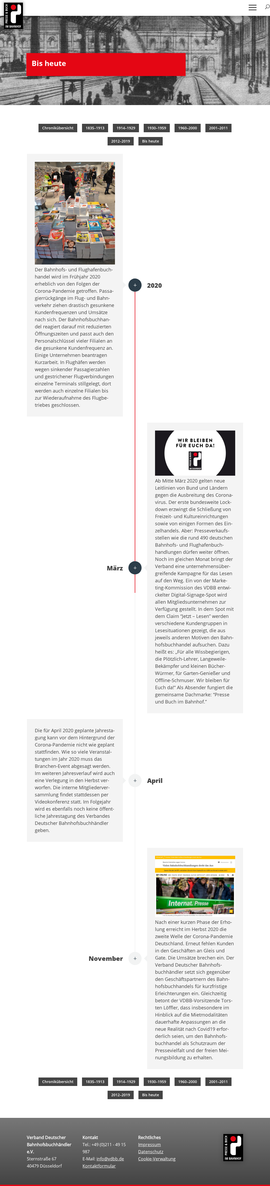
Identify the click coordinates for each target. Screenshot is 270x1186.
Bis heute (150, 141)
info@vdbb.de (110, 1159)
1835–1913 (95, 127)
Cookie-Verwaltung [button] (157, 1159)
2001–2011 (218, 127)
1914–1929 (126, 127)
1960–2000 (187, 127)
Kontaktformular (99, 1166)
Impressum (149, 1144)
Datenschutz (150, 1152)
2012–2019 (120, 141)
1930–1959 (156, 127)
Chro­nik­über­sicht (58, 127)
